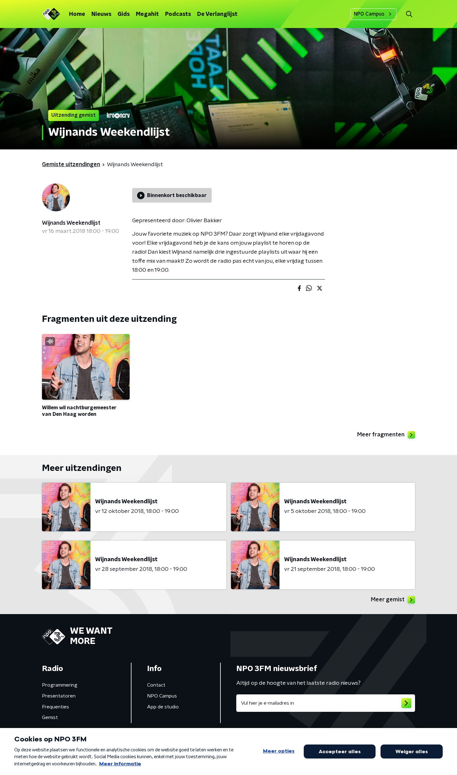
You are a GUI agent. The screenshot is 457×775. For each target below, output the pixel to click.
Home (77, 14)
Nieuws (101, 14)
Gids (124, 14)
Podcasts (178, 14)
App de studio (163, 706)
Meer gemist (387, 600)
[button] (409, 14)
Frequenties (55, 706)
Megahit (147, 14)
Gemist (50, 717)
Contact (156, 685)
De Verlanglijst (217, 14)
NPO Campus (369, 14)
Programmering (59, 685)
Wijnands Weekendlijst (71, 223)
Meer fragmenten (380, 435)
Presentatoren (59, 695)
